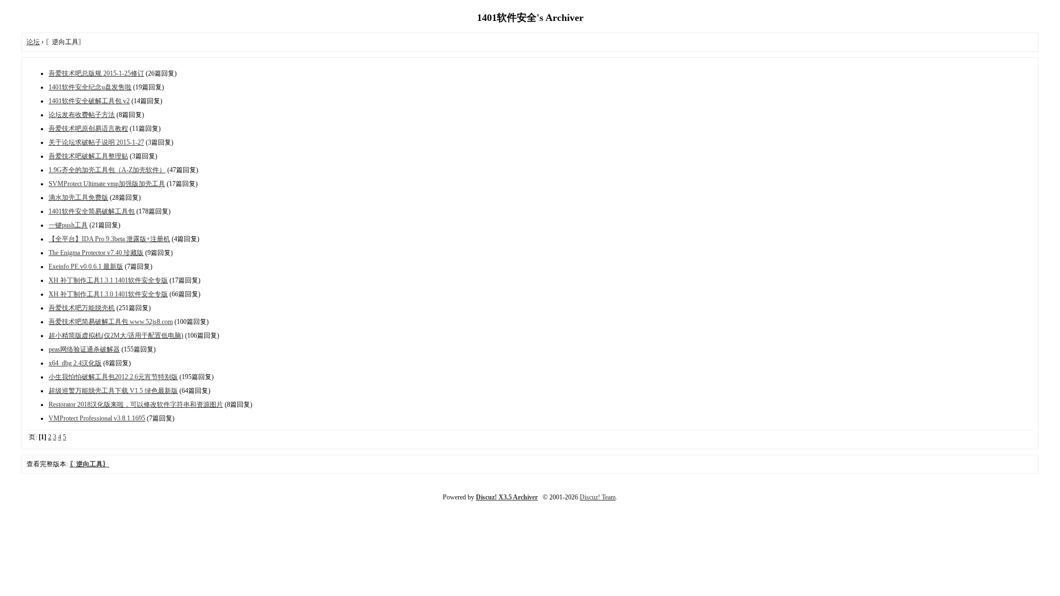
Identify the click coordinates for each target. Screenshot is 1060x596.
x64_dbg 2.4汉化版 (75, 363)
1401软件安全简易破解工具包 (92, 211)
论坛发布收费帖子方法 (82, 115)
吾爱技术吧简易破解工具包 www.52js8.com (111, 322)
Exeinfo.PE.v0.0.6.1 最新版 (86, 266)
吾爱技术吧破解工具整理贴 (88, 156)
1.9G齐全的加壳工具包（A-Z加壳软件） (107, 170)
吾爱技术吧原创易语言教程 (88, 128)
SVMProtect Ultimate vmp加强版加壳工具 (107, 184)
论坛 (33, 42)
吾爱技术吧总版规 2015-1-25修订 (96, 73)
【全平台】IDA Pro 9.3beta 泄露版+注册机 (109, 239)
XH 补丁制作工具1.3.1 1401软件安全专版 (108, 280)
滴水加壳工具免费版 (78, 197)
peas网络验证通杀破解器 (84, 349)
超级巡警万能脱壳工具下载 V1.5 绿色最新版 (113, 391)
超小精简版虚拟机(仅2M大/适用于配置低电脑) (116, 335)
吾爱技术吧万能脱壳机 (82, 308)
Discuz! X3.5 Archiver (507, 497)
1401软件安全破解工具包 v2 (89, 101)
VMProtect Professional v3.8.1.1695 (97, 418)
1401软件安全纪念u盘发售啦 (90, 87)
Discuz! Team (598, 497)
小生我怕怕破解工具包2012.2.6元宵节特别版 (113, 377)
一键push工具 (68, 225)
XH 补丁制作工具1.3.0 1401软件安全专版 (108, 294)
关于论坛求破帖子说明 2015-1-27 (96, 142)
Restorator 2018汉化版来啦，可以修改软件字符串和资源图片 (136, 404)
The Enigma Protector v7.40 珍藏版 (96, 253)
